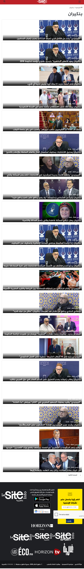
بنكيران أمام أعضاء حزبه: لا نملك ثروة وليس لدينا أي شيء (54, 84)
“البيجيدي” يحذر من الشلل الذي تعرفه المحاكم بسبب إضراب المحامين (49, 39)
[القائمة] (80, 2)
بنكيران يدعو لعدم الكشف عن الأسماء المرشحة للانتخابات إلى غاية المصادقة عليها (42, 266)
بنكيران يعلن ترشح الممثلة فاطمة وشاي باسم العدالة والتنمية (51, 220)
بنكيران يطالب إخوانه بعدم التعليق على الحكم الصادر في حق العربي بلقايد (45, 379)
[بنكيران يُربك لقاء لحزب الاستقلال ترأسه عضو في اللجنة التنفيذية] (59, 98)
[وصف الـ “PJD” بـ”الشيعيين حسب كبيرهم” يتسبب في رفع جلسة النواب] (59, 121)
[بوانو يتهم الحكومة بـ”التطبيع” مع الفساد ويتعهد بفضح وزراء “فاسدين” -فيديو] (59, 439)
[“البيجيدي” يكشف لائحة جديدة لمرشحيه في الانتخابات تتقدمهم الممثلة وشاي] (59, 166)
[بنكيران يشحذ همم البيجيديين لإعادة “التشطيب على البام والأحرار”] (59, 416)
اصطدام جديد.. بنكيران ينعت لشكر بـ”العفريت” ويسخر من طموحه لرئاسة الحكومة (42, 334)
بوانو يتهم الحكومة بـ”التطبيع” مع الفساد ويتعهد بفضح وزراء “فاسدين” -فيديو (43, 448)
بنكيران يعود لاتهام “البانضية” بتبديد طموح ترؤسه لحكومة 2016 (50, 61)
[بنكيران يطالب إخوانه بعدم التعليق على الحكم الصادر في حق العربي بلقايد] (59, 371)
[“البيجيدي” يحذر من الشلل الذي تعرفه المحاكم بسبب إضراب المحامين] (59, 30)
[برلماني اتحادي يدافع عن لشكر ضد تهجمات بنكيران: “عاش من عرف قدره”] (59, 303)
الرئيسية (78, 7)
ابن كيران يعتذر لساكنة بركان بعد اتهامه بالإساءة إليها (55, 470)
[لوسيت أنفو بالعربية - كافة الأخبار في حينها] (42, 2)
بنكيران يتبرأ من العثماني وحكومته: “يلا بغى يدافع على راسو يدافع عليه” (46, 198)
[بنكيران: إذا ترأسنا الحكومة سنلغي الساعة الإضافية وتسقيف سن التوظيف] (59, 235)
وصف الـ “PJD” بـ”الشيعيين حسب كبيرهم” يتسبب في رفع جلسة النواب (47, 129)
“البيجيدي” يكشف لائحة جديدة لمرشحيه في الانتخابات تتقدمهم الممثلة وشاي (44, 175)
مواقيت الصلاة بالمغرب (53, 564)
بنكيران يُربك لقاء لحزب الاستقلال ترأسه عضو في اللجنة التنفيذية (50, 107)
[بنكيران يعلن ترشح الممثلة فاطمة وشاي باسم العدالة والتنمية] (59, 212)
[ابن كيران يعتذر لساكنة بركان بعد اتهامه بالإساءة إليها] (59, 462)
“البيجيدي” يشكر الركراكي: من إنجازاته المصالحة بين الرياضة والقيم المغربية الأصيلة (42, 288)
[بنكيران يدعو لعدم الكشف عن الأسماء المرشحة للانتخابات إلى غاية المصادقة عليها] (59, 257)
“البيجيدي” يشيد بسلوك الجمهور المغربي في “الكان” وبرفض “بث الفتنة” (46, 402)
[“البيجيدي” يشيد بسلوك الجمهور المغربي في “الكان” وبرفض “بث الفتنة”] (59, 394)
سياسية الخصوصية (67, 564)
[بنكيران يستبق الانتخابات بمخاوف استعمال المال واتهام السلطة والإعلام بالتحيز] (59, 144)
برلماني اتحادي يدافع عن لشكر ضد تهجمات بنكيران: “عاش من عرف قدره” (47, 311)
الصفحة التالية (72, 475)
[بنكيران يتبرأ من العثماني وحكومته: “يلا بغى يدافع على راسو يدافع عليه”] (59, 189)
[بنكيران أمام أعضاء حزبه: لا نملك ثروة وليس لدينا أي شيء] (59, 76)
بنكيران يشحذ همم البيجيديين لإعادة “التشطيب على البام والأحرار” (49, 425)
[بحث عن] (4, 2)
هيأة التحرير (78, 564)
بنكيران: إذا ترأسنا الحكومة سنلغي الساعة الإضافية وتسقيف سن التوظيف (46, 243)
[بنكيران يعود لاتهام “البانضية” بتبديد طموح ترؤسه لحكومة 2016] (59, 53)
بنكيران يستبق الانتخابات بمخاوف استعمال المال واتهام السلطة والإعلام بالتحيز (43, 152)
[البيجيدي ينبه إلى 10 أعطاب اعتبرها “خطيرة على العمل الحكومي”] (59, 348)
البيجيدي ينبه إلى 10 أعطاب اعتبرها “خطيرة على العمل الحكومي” (50, 357)
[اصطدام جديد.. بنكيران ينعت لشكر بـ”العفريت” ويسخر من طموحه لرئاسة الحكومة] (59, 325)
